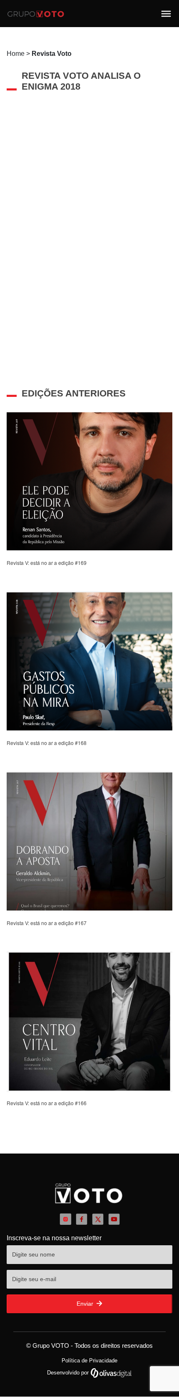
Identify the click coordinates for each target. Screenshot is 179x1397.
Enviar (86, 1303)
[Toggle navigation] (166, 14)
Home (39, 53)
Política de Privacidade (89, 1360)
